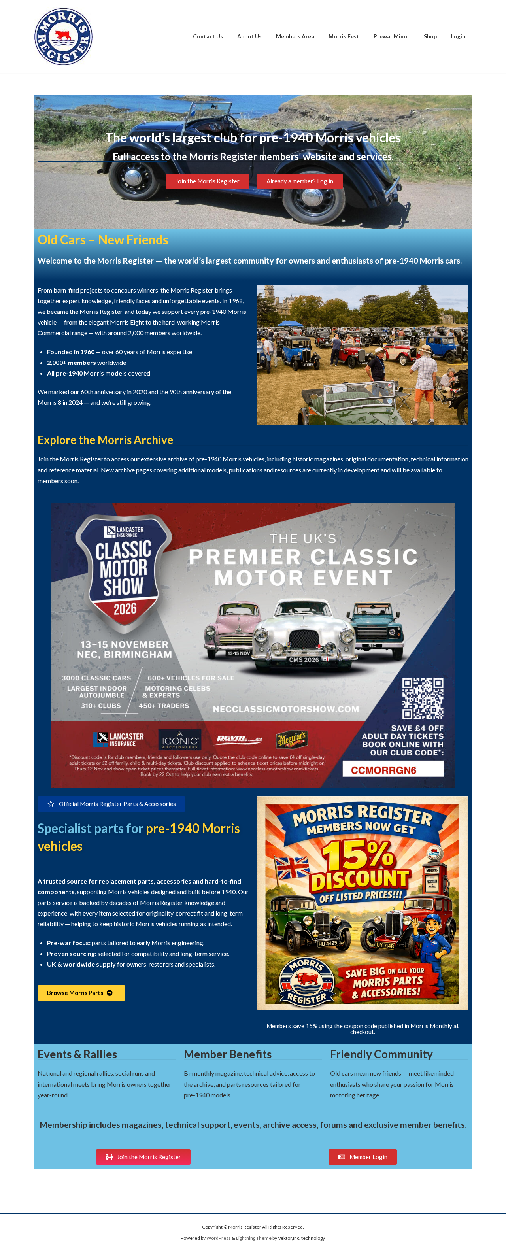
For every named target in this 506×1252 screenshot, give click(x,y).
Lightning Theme (254, 1238)
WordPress (218, 1238)
